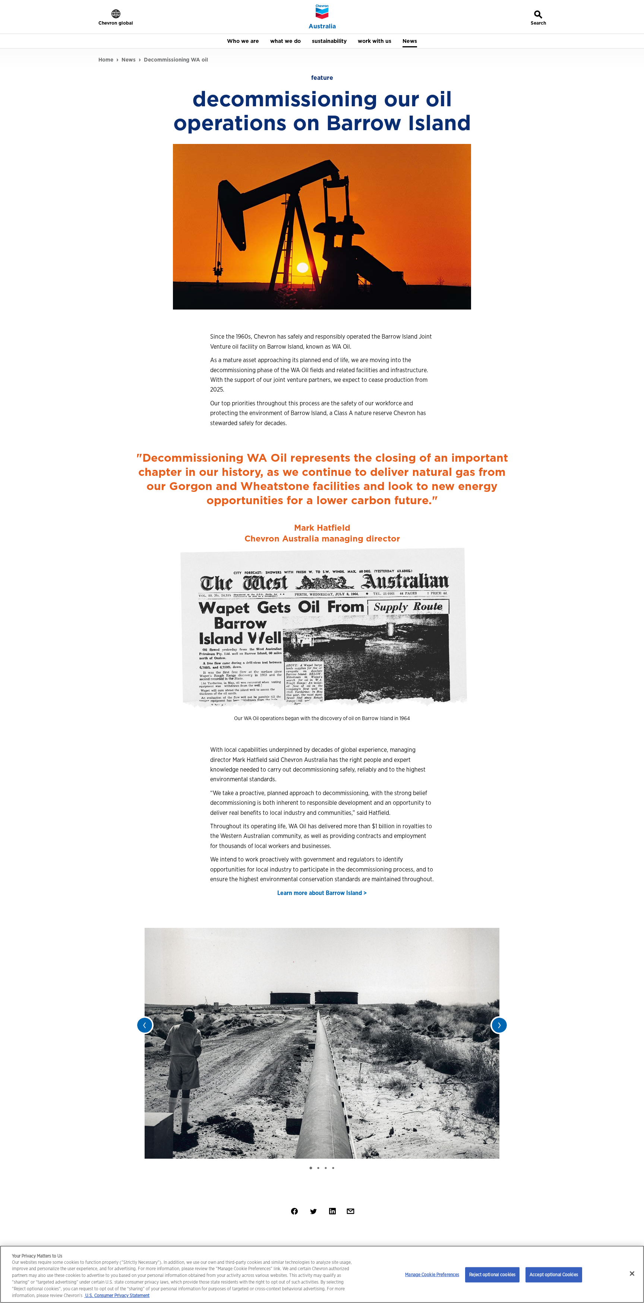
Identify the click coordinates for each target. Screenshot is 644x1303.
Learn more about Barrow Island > (322, 893)
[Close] (632, 1273)
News (128, 60)
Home (105, 60)
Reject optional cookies (492, 1274)
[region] (322, 1274)
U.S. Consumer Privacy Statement (116, 1296)
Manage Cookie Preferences (432, 1274)
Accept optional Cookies (554, 1274)
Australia (322, 26)
